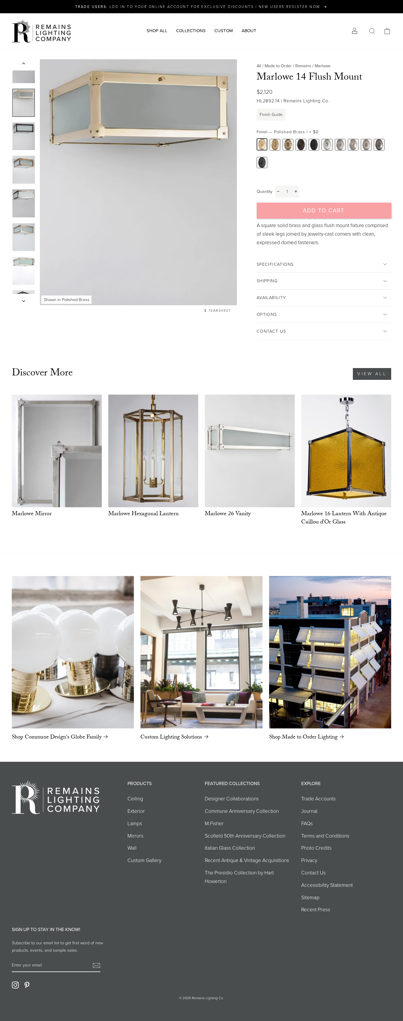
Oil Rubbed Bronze (301, 144)
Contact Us (271, 331)
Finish (288, 132)
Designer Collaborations (232, 798)
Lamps (134, 823)
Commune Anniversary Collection (242, 811)
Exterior (136, 811)
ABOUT (249, 30)
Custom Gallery (144, 860)
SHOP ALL (157, 30)
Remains (303, 66)
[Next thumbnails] (23, 299)
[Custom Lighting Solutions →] (201, 652)
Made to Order (278, 66)
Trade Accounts (318, 798)
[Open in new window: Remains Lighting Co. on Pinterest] (26, 985)
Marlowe (322, 66)
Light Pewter (379, 144)
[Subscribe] (96, 965)
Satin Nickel (353, 144)
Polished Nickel (327, 144)
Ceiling (135, 798)
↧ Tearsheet (217, 310)
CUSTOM (223, 30)
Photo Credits (316, 848)
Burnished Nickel (340, 144)
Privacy (309, 860)
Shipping (267, 281)
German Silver (366, 144)
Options (267, 314)
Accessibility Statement (327, 885)
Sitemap (310, 897)
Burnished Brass (275, 144)
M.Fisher (214, 823)
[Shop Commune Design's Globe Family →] (73, 652)
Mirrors (135, 836)
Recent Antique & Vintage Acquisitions (247, 860)
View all (372, 373)
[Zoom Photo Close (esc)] (138, 182)
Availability (271, 297)
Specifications (275, 264)
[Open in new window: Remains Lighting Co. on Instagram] (15, 985)
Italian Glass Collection (230, 848)
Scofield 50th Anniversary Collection (245, 836)
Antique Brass (288, 144)
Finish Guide (271, 114)
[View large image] (23, 103)
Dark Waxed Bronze (314, 144)
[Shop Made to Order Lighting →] (330, 652)
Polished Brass (262, 144)
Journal (309, 811)
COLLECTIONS (191, 30)
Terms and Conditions (325, 836)
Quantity (264, 191)
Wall (132, 848)
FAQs (307, 823)
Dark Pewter (262, 162)
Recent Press (315, 909)
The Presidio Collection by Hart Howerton (239, 877)
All (259, 66)
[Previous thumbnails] (23, 65)
